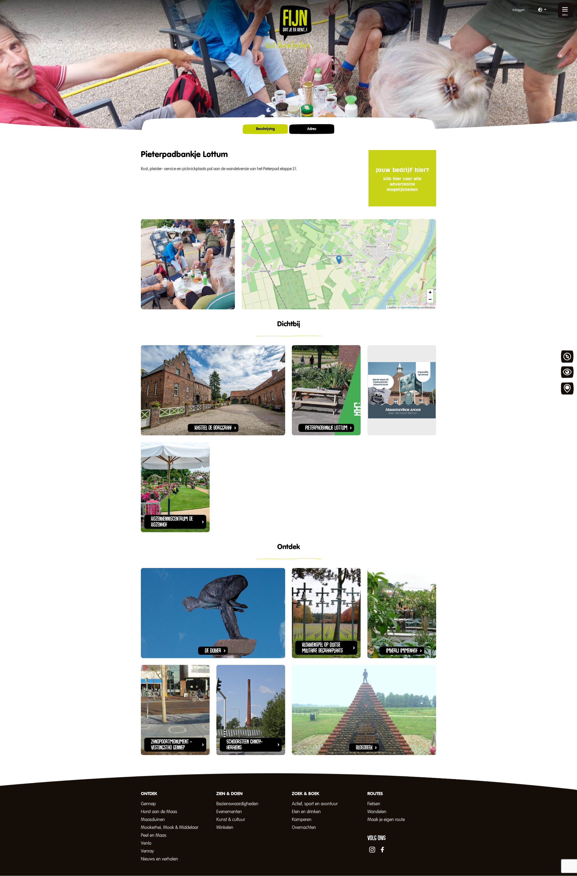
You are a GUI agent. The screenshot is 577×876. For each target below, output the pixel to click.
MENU (565, 15)
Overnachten (304, 827)
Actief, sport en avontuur (315, 804)
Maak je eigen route (386, 819)
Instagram (372, 849)
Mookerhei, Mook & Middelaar (169, 827)
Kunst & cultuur (230, 819)
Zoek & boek (567, 388)
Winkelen (224, 827)
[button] (542, 10)
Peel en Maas (153, 835)
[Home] (288, 27)
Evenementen (229, 812)
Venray (147, 851)
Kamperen (301, 819)
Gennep (148, 804)
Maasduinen (153, 819)
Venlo (146, 843)
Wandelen (376, 812)
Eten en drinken (306, 812)
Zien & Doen (567, 372)
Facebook (382, 849)
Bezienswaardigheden (237, 804)
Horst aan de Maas (159, 812)
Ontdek (567, 356)
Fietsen (373, 804)
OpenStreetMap (410, 307)
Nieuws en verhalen (159, 859)
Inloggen (519, 10)
